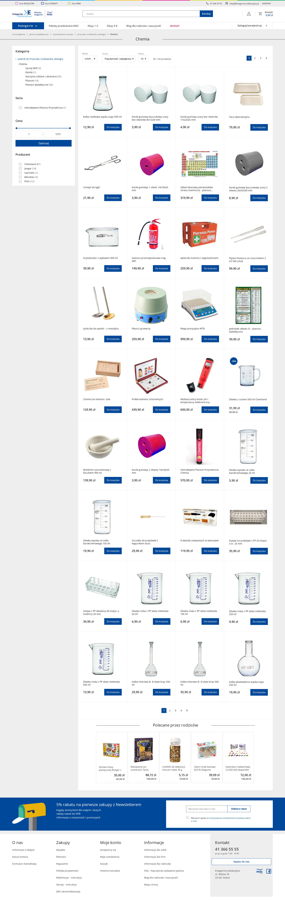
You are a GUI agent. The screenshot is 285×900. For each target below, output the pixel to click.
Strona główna (18, 34)
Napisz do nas (241, 861)
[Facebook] (268, 871)
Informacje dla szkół (155, 849)
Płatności (61, 856)
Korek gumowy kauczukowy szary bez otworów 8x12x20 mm (150, 118)
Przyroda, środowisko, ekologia (91, 34)
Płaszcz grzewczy (141, 328)
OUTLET (175, 25)
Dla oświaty (51, 3)
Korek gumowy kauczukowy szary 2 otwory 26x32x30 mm (248, 189)
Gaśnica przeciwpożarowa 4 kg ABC (149, 259)
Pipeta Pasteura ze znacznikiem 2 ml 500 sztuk (247, 260)
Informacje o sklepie (23, 849)
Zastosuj (43, 143)
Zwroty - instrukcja (66, 884)
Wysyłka (60, 849)
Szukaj (206, 13)
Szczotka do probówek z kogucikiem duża (145, 542)
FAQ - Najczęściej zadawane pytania (164, 870)
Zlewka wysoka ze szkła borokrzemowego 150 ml (96, 542)
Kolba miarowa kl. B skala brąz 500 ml (199, 683)
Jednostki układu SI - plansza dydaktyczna (245, 330)
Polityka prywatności (67, 870)
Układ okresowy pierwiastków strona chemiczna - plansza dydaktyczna (196, 189)
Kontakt (266, 3)
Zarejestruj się (108, 849)
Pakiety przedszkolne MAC (64, 25)
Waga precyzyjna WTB (192, 328)
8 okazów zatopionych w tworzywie (199, 540)
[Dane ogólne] (249, 14)
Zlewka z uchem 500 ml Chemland (248, 399)
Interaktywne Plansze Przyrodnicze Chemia (199, 471)
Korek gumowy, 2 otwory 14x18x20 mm (150, 471)
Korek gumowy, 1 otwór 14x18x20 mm (150, 189)
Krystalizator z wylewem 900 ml (100, 258)
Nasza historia (20, 856)
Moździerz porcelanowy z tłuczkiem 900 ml (97, 471)
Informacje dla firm (154, 856)
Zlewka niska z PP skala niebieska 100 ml (198, 613)
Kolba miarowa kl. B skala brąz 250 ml (151, 683)
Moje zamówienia (109, 856)
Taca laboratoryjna (239, 116)
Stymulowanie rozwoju (63, 34)
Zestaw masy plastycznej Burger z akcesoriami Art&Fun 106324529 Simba (110, 768)
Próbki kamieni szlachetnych (147, 399)
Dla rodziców (26, 3)
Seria (19, 98)
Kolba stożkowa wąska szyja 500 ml (102, 116)
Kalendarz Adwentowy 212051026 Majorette (238, 768)
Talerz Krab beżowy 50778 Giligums (204, 768)
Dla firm (76, 3)
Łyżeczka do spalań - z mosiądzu (101, 328)
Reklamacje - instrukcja (69, 877)
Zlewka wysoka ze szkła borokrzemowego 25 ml (242, 471)
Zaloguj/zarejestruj (250, 25)
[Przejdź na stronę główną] (32, 14)
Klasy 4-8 (112, 25)
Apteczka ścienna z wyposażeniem (199, 258)
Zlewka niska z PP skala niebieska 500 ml (101, 683)
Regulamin (62, 863)
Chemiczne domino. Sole (96, 399)
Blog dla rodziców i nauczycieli (143, 25)
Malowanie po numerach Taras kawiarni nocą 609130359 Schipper (142, 768)
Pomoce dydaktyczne (39, 34)
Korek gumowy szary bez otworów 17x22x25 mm (199, 118)
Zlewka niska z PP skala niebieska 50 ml (150, 613)
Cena (19, 121)
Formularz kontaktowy (24, 863)
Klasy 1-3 (93, 25)
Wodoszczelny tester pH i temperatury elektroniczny (195, 401)
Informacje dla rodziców (157, 863)
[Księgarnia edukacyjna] (260, 871)
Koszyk (104, 863)
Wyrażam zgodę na (221, 819)
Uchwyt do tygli (91, 187)
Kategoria (22, 51)
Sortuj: (105, 53)
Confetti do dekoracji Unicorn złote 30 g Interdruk (173, 768)
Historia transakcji (110, 870)
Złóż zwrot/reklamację (68, 891)
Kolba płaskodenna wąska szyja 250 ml (246, 683)
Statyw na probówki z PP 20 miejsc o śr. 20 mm (248, 542)
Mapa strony (151, 884)
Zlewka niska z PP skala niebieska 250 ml (247, 613)
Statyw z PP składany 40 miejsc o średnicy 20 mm (101, 613)
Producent (23, 154)
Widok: (85, 53)
